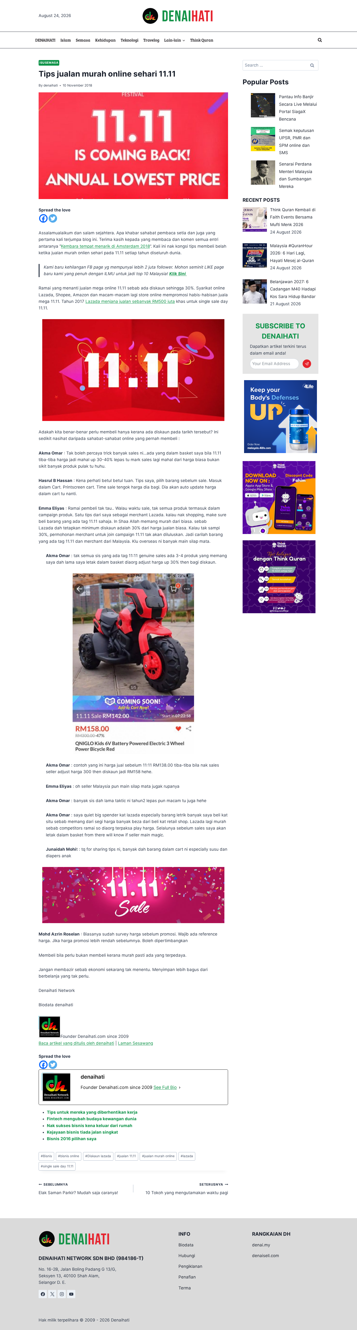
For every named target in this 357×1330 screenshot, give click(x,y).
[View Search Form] (319, 40)
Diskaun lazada (98, 1156)
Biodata (186, 1244)
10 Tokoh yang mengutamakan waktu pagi (186, 1188)
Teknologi (129, 40)
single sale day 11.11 (57, 1166)
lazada (187, 1156)
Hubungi (186, 1255)
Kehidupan (105, 40)
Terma (184, 1288)
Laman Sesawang (135, 1043)
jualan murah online (158, 1156)
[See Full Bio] (180, 1087)
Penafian (187, 1277)
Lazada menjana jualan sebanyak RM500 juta (130, 301)
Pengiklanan (190, 1266)
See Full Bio (165, 1087)
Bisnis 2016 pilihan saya (71, 1138)
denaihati (50, 85)
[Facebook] (43, 218)
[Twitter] (53, 218)
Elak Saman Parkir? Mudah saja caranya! (78, 1188)
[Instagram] (62, 1294)
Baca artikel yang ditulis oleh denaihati (76, 1043)
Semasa (83, 40)
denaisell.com (265, 1255)
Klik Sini (178, 273)
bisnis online (68, 1156)
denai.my (261, 1244)
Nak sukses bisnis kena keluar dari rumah (89, 1125)
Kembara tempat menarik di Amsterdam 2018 (105, 246)
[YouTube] (71, 1294)
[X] (52, 1294)
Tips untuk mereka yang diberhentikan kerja (92, 1112)
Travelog (151, 40)
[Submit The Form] (307, 363)
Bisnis (46, 1156)
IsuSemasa (49, 62)
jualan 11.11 (126, 1156)
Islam (65, 40)
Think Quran (201, 40)
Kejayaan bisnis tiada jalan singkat (82, 1132)
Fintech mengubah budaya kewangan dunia (91, 1118)
